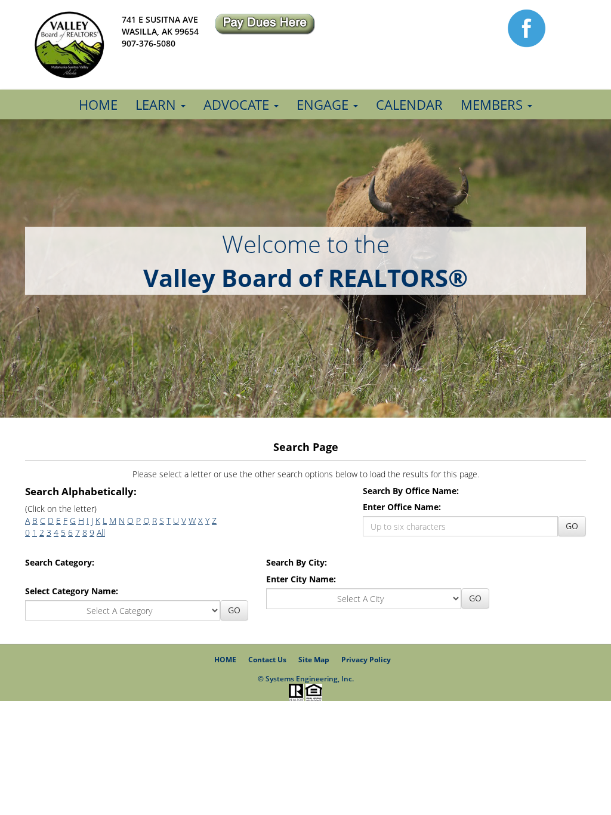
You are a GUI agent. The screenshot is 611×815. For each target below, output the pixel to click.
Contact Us (267, 660)
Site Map (313, 660)
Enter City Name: (301, 579)
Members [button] (493, 104)
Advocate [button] (238, 104)
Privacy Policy (366, 660)
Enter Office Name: (402, 507)
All (101, 532)
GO (572, 526)
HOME (225, 660)
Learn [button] (157, 104)
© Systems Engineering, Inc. (306, 679)
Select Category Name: (71, 591)
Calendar (409, 104)
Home (98, 104)
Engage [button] (324, 104)
